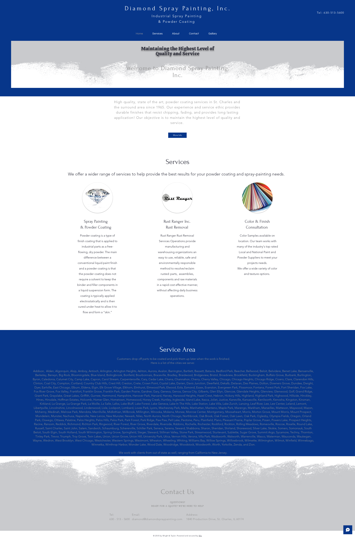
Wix (200, 536)
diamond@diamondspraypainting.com (157, 519)
